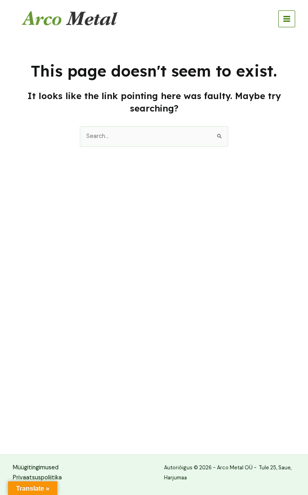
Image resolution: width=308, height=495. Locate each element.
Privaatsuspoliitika (37, 477)
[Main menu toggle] (286, 18)
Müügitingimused (36, 467)
